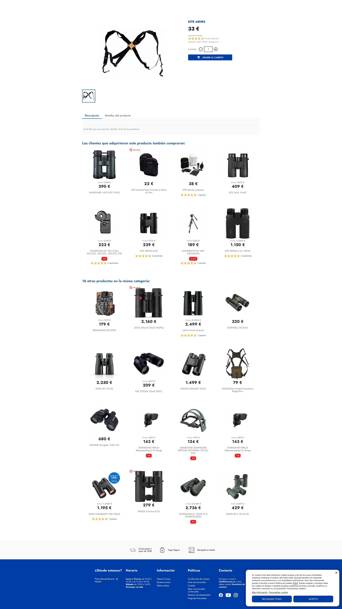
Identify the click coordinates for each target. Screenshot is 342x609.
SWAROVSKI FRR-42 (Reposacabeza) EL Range (149, 449)
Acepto (313, 599)
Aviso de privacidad (197, 582)
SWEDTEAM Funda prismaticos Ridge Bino (237, 390)
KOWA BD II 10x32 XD (237, 514)
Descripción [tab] (92, 116)
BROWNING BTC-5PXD (104, 330)
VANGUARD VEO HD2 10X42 (104, 192)
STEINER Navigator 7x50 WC (104, 445)
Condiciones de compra (198, 579)
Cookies (191, 585)
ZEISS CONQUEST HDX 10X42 (104, 514)
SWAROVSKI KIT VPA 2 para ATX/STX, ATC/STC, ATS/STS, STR (104, 252)
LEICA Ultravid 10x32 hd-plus (149, 327)
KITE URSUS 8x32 (149, 251)
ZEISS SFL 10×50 (104, 388)
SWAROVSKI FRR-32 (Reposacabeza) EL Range (238, 449)
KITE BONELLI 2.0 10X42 (237, 251)
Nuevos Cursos (163, 579)
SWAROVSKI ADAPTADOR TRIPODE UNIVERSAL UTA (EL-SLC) (193, 450)
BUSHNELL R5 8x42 (237, 327)
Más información (260, 592)
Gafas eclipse (163, 585)
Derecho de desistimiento (199, 595)
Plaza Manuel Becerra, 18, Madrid (106, 580)
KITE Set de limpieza (193, 190)
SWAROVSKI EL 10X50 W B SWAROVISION (193, 515)
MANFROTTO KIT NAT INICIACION (193, 252)
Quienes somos (163, 582)
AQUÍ (295, 583)
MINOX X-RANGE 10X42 (193, 388)
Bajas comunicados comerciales (196, 590)
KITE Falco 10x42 (237, 192)
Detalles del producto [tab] (118, 116)
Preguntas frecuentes (197, 598)
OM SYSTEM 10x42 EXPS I (148, 391)
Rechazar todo (272, 599)
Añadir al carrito (210, 57)
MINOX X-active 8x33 (149, 511)
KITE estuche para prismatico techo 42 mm (148, 191)
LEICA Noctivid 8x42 (193, 330)
